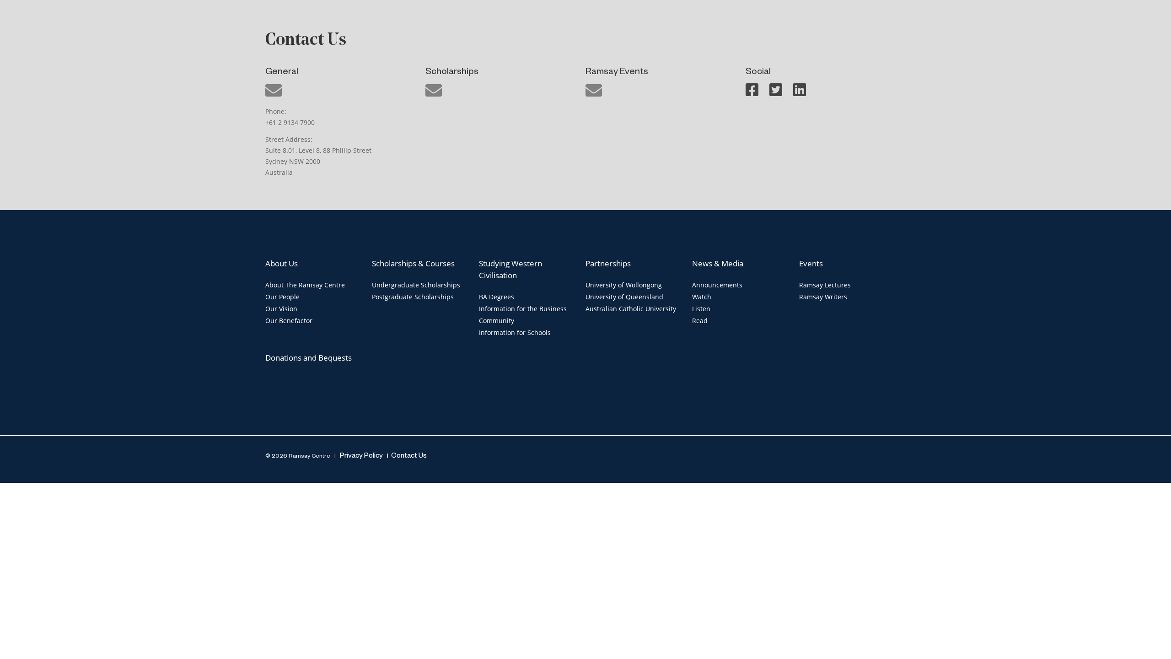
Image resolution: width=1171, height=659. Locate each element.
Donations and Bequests (308, 357)
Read (700, 320)
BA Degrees (496, 296)
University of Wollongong (624, 285)
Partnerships (608, 263)
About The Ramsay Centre (305, 285)
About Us (281, 263)
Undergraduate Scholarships (416, 285)
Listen (701, 308)
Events (811, 263)
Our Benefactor (288, 320)
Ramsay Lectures (825, 285)
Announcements (717, 285)
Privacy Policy (360, 456)
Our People (282, 296)
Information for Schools (515, 332)
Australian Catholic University (631, 308)
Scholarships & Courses (413, 263)
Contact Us (409, 456)
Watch (701, 296)
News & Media (717, 263)
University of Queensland (624, 296)
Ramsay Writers (823, 296)
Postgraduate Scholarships (413, 296)
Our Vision (281, 308)
